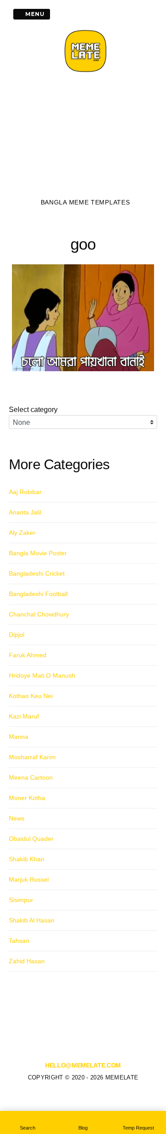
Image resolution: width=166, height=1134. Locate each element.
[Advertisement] (85, 137)
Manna (18, 736)
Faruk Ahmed (27, 655)
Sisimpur (21, 899)
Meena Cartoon (31, 777)
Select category (33, 409)
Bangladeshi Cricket (37, 573)
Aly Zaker (22, 532)
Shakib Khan (26, 859)
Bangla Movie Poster (38, 553)
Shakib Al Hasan (31, 920)
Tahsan (19, 940)
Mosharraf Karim (32, 757)
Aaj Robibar (25, 491)
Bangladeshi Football (38, 593)
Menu (34, 14)
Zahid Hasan (27, 961)
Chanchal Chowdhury (39, 614)
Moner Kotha (27, 797)
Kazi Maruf (24, 716)
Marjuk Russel (29, 879)
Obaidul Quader (31, 838)
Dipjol (16, 634)
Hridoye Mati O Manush (42, 675)
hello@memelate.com (83, 1065)
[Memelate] (85, 73)
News (16, 818)
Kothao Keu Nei (31, 695)
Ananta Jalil (25, 512)
